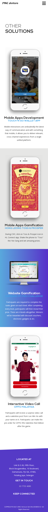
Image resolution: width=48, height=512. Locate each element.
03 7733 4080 (25, 486)
